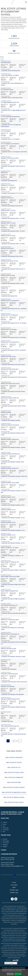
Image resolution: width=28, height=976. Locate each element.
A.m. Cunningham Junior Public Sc (10, 143)
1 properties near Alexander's (8, 669)
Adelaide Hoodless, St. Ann (8, 509)
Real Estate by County (14, 762)
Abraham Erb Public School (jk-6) (10, 369)
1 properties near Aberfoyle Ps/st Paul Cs (12, 206)
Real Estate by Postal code (14, 772)
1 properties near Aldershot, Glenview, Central (13, 656)
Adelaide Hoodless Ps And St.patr (10, 425)
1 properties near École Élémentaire (10, 70)
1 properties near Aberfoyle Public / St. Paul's (13, 231)
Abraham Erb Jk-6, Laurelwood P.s (10, 300)
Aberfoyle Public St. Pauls (8, 275)
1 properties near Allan (7, 721)
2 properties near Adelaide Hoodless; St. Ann (13, 530)
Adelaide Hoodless (6, 412)
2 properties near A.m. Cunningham (10, 139)
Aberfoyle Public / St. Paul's (8, 223)
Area (4, 831)
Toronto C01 (6, 842)
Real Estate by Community (14, 777)
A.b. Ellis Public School (7, 89)
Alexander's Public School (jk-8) (9, 674)
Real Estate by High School (14, 802)
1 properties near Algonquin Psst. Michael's (12, 694)
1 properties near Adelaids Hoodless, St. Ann (13, 543)
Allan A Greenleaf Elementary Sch (10, 726)
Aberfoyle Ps (4, 172)
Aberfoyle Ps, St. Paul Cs (7, 185)
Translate (15, 965)
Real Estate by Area (14, 782)
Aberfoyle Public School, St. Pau (9, 261)
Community (6, 829)
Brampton (5, 844)
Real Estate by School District (14, 787)
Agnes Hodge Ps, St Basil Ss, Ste (10, 562)
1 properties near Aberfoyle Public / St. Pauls (13, 243)
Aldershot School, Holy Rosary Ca (10, 634)
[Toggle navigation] (26, 2)
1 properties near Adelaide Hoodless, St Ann (12, 505)
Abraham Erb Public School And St (10, 383)
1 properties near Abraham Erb (9, 296)
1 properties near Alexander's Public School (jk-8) (14, 682)
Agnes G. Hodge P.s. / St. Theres (9, 547)
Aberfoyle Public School (7, 248)
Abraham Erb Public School (8, 356)
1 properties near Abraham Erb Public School (13, 364)
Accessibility (14, 885)
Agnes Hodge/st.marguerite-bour (9, 591)
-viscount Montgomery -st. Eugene (10, 75)
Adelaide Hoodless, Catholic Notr (10, 439)
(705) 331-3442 (9, 864)
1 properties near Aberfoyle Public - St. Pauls (13, 218)
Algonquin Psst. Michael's (8, 686)
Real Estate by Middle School (14, 797)
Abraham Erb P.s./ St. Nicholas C (9, 315)
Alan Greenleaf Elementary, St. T (9, 605)
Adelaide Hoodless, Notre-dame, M (10, 454)
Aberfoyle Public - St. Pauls (8, 210)
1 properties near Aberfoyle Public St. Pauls (12, 283)
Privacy (14, 882)
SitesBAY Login (14, 892)
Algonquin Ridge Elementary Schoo (10, 699)
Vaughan (5, 846)
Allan (2, 713)
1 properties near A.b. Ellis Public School (12, 97)
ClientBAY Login (14, 890)
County (4, 824)
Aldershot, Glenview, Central (8, 648)
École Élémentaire (6, 62)
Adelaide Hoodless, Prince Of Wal (10, 482)
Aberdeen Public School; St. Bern (10, 158)
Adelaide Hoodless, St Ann (8, 497)
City (4, 826)
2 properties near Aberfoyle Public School (12, 256)
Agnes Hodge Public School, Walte (10, 576)
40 (17, 741)
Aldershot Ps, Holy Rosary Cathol (10, 619)
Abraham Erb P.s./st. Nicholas (9, 329)
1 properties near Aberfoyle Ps (9, 180)
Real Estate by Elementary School (14, 792)
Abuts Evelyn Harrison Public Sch (10, 398)
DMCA (14, 887)
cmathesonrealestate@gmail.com (14, 866)
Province (5, 822)
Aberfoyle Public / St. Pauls (8, 235)
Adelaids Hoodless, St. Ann (8, 535)
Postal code (5, 828)
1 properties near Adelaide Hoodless (10, 420)
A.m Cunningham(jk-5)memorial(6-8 (10, 116)
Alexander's (4, 661)
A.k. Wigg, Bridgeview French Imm (10, 102)
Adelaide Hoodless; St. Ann (8, 522)
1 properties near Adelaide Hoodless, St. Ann (13, 517)
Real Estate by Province (14, 757)
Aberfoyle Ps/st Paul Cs (7, 198)
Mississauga (6, 841)
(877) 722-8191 (10, 862)
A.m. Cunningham (5, 131)
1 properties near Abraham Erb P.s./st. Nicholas (13, 337)
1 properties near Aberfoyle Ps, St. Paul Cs (12, 193)
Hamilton (5, 839)
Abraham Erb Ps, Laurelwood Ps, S (10, 342)
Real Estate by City (14, 767)
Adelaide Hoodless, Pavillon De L (10, 468)
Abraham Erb (4, 288)
